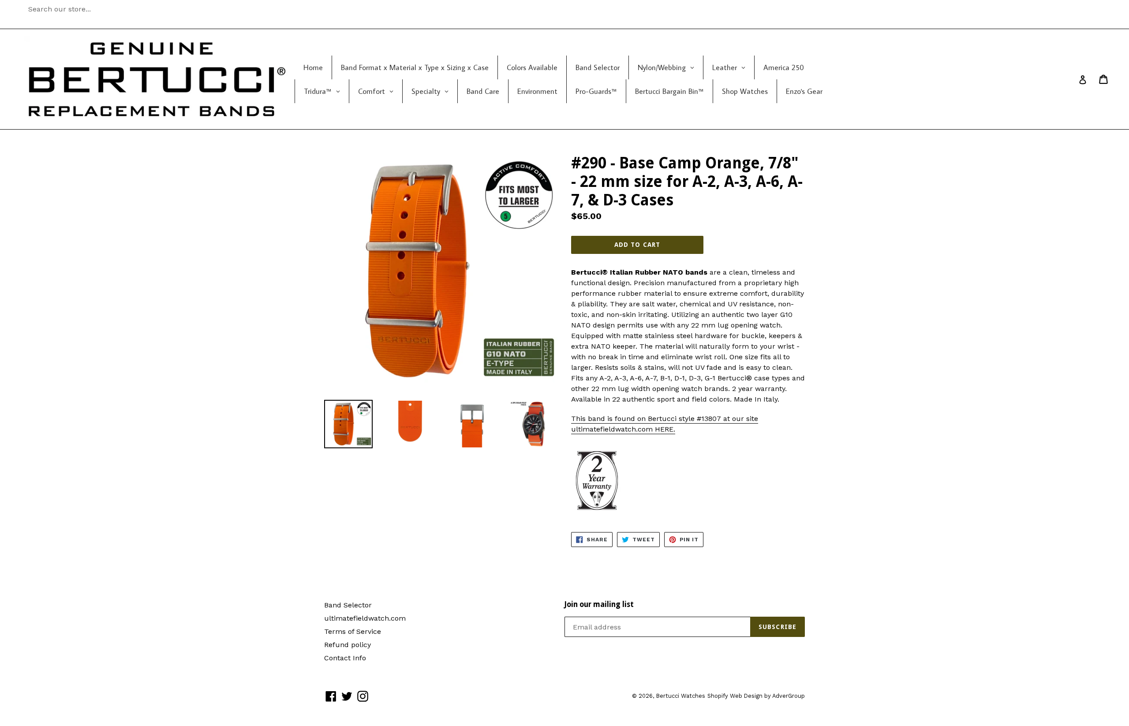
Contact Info (345, 658)
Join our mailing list (599, 604)
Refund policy (347, 644)
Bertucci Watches (680, 695)
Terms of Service (352, 631)
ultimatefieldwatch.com (365, 618)
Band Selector (348, 605)
